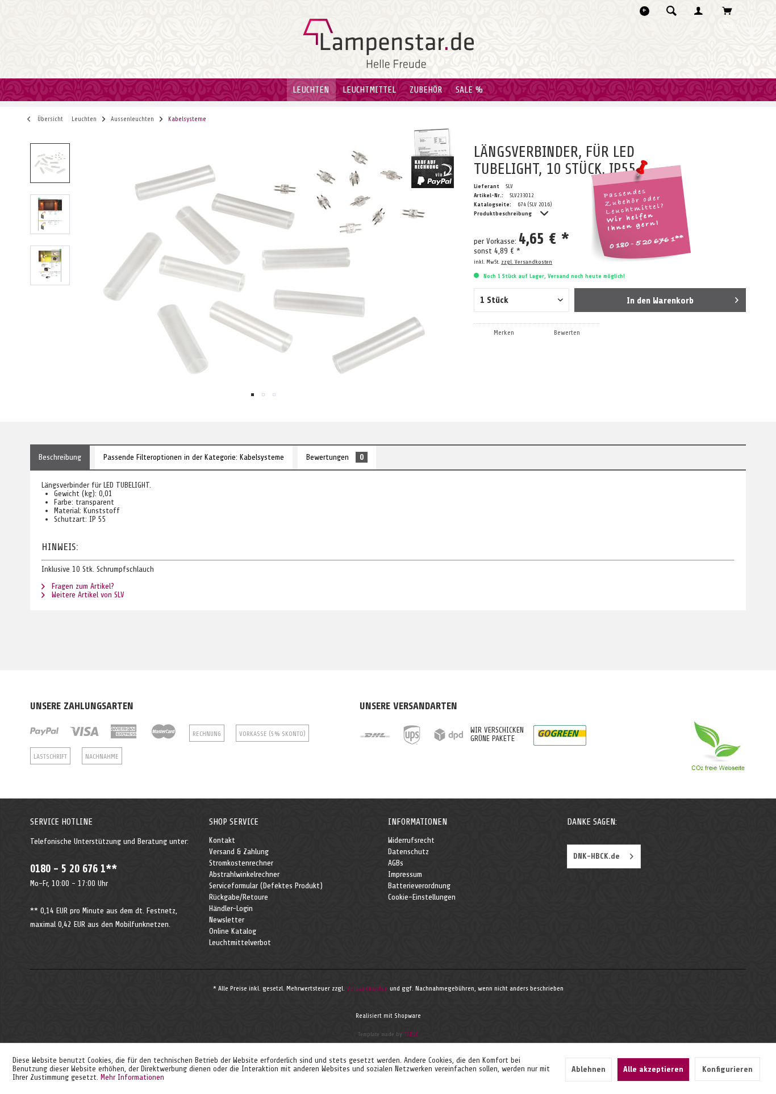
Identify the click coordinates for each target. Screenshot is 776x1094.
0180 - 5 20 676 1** (73, 869)
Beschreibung (60, 457)
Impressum (405, 874)
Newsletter (226, 920)
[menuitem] (675, 11)
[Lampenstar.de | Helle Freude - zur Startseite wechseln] (388, 43)
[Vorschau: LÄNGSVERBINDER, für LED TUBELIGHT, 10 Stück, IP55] (50, 163)
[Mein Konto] (701, 11)
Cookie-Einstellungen (422, 897)
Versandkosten (367, 988)
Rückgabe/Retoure (238, 897)
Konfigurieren (727, 1069)
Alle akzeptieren (653, 1069)
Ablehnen (588, 1069)
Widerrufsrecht (411, 840)
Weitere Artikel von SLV (86, 594)
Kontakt (222, 840)
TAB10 (411, 1034)
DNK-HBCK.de (596, 856)
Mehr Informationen (132, 1077)
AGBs (395, 863)
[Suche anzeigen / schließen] (671, 11)
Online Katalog (232, 931)
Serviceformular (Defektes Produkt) (266, 885)
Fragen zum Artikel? (81, 586)
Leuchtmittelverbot (240, 942)
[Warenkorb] (730, 11)
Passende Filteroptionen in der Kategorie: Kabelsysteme (193, 457)
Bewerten (567, 332)
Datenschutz (408, 851)
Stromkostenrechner (241, 863)
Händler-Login (231, 908)
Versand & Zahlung (239, 851)
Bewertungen (335, 457)
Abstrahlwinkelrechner (244, 874)
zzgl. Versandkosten (526, 262)
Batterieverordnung (419, 885)
